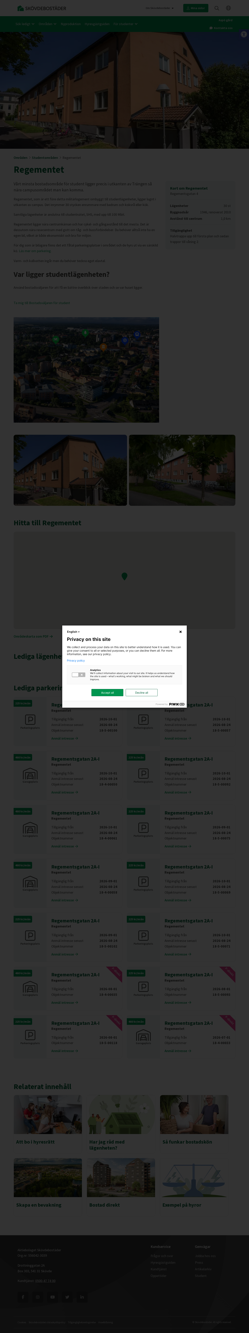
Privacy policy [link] (76, 660)
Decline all (141, 692)
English (72, 631)
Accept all (107, 692)
